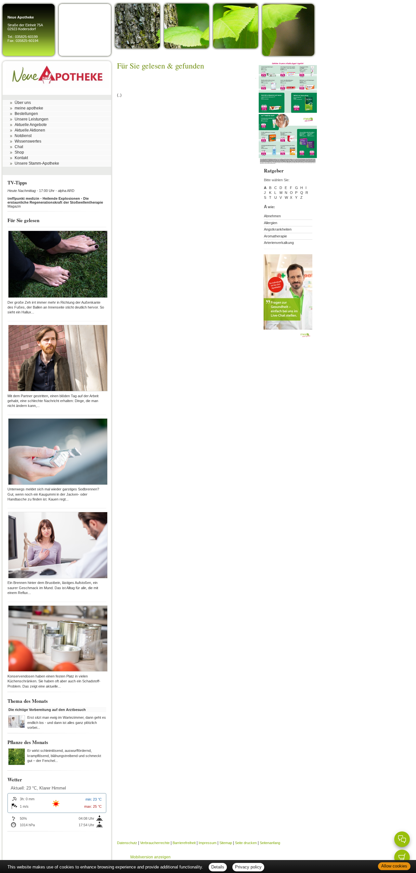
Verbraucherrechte (155, 843)
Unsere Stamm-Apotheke (37, 163)
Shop (19, 152)
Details (217, 867)
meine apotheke (29, 108)
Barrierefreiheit (184, 843)
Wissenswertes (28, 141)
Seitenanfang (270, 843)
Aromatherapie (275, 236)
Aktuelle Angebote (31, 124)
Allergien (270, 223)
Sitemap (225, 843)
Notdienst (23, 135)
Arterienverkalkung (279, 243)
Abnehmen (272, 216)
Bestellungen (26, 113)
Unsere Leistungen (31, 119)
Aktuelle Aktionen (30, 130)
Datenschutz (127, 843)
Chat (19, 147)
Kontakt (21, 158)
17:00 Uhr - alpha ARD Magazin (55, 198)
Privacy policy (248, 867)
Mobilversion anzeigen (150, 857)
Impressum (207, 843)
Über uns (23, 102)
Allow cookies (394, 866)
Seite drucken (246, 843)
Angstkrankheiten (278, 229)
